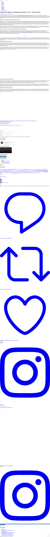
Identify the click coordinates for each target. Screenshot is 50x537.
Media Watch (3, 6)
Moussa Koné (7, 171)
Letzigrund (22, 170)
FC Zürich (6, 170)
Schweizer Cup (40, 171)
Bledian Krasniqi (5, 169)
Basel (4, 120)
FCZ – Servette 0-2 (4, 529)
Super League (15, 172)
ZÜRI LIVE (3, 182)
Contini (10, 120)
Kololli (18, 170)
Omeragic (14, 171)
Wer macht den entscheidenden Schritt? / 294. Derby (8, 532)
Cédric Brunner (21, 169)
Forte (11, 170)
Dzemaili (37, 169)
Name (0, 132)
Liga (2, 5)
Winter (26, 172)
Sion (7, 172)
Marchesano (41, 170)
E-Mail (1, 133)
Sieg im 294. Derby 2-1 (7, 162)
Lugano (30, 170)
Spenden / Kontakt (4, 10)
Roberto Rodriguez (27, 171)
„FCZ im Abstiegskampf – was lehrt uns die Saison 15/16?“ (25, 15)
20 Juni (1, 183)
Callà (8, 120)
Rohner (32, 171)
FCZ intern (3, 4)
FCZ (45, 169)
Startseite (3, 1)
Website (1, 135)
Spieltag (3, 2)
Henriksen (17, 120)
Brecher (6, 120)
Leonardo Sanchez (23, 120)
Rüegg (35, 171)
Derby (26, 169)
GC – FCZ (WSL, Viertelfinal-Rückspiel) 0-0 (7, 534)
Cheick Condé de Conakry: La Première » (5, 122)
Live (27, 170)
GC (15, 170)
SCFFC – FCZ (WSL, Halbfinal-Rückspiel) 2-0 (7, 530)
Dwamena (33, 169)
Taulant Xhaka (33, 120)
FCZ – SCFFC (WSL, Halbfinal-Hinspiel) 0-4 (7, 533)
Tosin (36, 120)
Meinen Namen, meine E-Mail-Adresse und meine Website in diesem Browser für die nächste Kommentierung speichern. (16, 136)
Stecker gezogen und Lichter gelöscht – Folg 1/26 (8, 535)
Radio (21, 171)
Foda (11, 120)
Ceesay (17, 169)
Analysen (3, 3)
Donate (4, 156)
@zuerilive (6, 182)
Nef (26, 120)
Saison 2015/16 (29, 120)
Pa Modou (17, 171)
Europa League (40, 169)
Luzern (34, 170)
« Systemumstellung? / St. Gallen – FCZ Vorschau (6, 121)
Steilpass (3, 7)
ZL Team (3, 9)
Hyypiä (20, 120)
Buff (14, 169)
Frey (13, 170)
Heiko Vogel (14, 120)
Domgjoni (30, 169)
